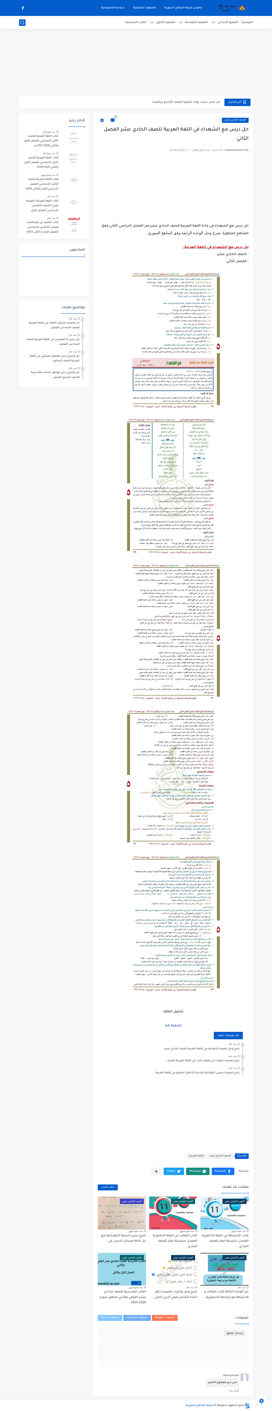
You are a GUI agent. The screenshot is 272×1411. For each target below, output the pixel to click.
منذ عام (233, 1043)
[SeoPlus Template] (247, 1405)
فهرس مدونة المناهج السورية (183, 7)
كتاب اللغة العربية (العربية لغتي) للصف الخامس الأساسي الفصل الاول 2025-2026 (42, 206)
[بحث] (22, 22)
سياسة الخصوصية (113, 7)
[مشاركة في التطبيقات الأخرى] (156, 1171)
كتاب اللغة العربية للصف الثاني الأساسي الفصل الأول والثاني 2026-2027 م (41, 141)
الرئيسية (247, 22)
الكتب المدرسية (135, 22)
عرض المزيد (108, 1187)
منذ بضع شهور (238, 1230)
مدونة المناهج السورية (200, 1405)
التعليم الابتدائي (228, 22)
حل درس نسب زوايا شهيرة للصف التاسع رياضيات (186, 102)
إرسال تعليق (234, 1333)
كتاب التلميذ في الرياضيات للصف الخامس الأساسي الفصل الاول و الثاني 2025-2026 (42, 228)
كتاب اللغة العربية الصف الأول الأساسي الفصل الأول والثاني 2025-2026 (41, 162)
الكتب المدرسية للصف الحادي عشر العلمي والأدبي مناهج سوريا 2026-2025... (122, 1297)
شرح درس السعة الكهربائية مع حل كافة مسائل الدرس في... (123, 1238)
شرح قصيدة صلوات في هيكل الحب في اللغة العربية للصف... (202, 1060)
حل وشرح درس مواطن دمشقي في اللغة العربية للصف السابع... (55, 358)
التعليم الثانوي (165, 22)
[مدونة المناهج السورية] (232, 8)
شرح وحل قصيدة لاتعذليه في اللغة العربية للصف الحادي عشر (202, 1048)
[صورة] (73, 138)
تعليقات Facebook (137, 1317)
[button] (223, 1171)
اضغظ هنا (173, 1026)
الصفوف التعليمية (144, 7)
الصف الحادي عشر (235, 120)
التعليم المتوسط (196, 22)
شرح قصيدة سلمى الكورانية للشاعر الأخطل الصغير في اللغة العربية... (196, 1072)
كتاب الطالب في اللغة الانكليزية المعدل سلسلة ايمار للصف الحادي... (175, 1241)
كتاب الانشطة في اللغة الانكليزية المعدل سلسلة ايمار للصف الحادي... (225, 1241)
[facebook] (22, 8)
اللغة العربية (196, 1156)
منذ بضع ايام (49, 131)
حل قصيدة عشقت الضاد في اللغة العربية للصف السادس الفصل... (54, 325)
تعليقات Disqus (110, 1317)
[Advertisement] (136, 62)
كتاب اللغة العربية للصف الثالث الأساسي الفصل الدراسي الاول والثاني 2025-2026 (41, 185)
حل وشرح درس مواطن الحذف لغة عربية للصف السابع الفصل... (55, 375)
